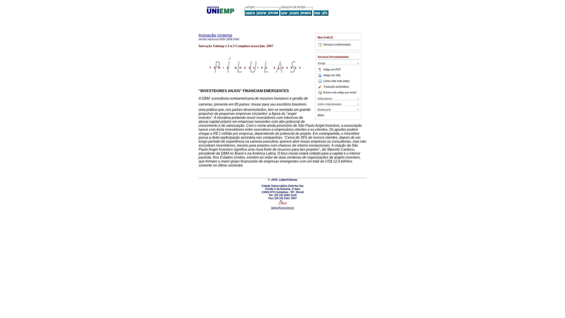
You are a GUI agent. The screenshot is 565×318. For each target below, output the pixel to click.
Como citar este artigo (336, 81)
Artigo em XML (332, 75)
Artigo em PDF (332, 69)
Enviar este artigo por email (339, 92)
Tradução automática (336, 86)
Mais (321, 115)
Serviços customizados (337, 44)
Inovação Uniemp (215, 35)
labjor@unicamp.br (282, 207)
